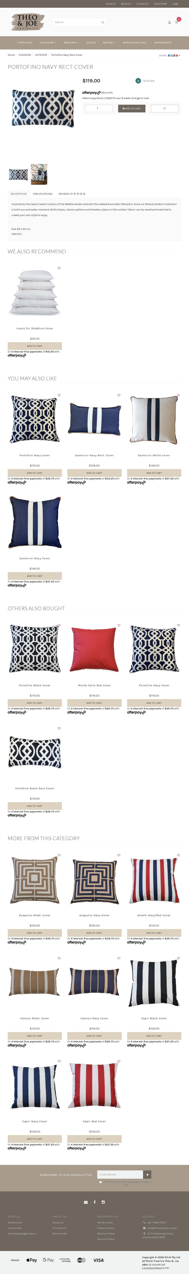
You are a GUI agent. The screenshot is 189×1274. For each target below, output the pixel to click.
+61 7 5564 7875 (156, 1222)
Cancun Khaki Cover (34, 1018)
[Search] (102, 22)
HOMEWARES (162, 42)
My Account (15, 1222)
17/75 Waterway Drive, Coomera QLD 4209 (157, 1235)
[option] (42, 107)
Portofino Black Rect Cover (34, 788)
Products (111, 3)
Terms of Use (105, 1222)
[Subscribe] (147, 1174)
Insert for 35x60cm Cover (34, 328)
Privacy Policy (105, 1228)
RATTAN (108, 42)
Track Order (15, 1228)
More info (107, 92)
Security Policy (106, 1239)
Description (19, 193)
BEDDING (70, 42)
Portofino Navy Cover (35, 455)
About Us (126, 3)
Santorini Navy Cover (35, 558)
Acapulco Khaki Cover (35, 915)
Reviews (65, 193)
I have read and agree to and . (126, 1183)
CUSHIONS (47, 42)
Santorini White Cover (154, 455)
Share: (163, 55)
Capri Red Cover (94, 1121)
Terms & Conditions (131, 1182)
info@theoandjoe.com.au (162, 1228)
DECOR (91, 42)
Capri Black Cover (154, 1018)
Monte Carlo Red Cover (94, 685)
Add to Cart (133, 108)
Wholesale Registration (22, 1233)
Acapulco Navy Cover (94, 915)
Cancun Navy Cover (94, 1018)
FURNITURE (25, 42)
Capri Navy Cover (35, 1121)
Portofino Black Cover (35, 685)
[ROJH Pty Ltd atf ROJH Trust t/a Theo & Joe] (27, 21)
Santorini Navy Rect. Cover (94, 455)
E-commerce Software (152, 1268)
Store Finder (160, 3)
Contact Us (142, 3)
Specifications (43, 193)
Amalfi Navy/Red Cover (154, 915)
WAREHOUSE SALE (135, 42)
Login (175, 3)
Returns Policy (106, 1233)
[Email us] (86, 1202)
